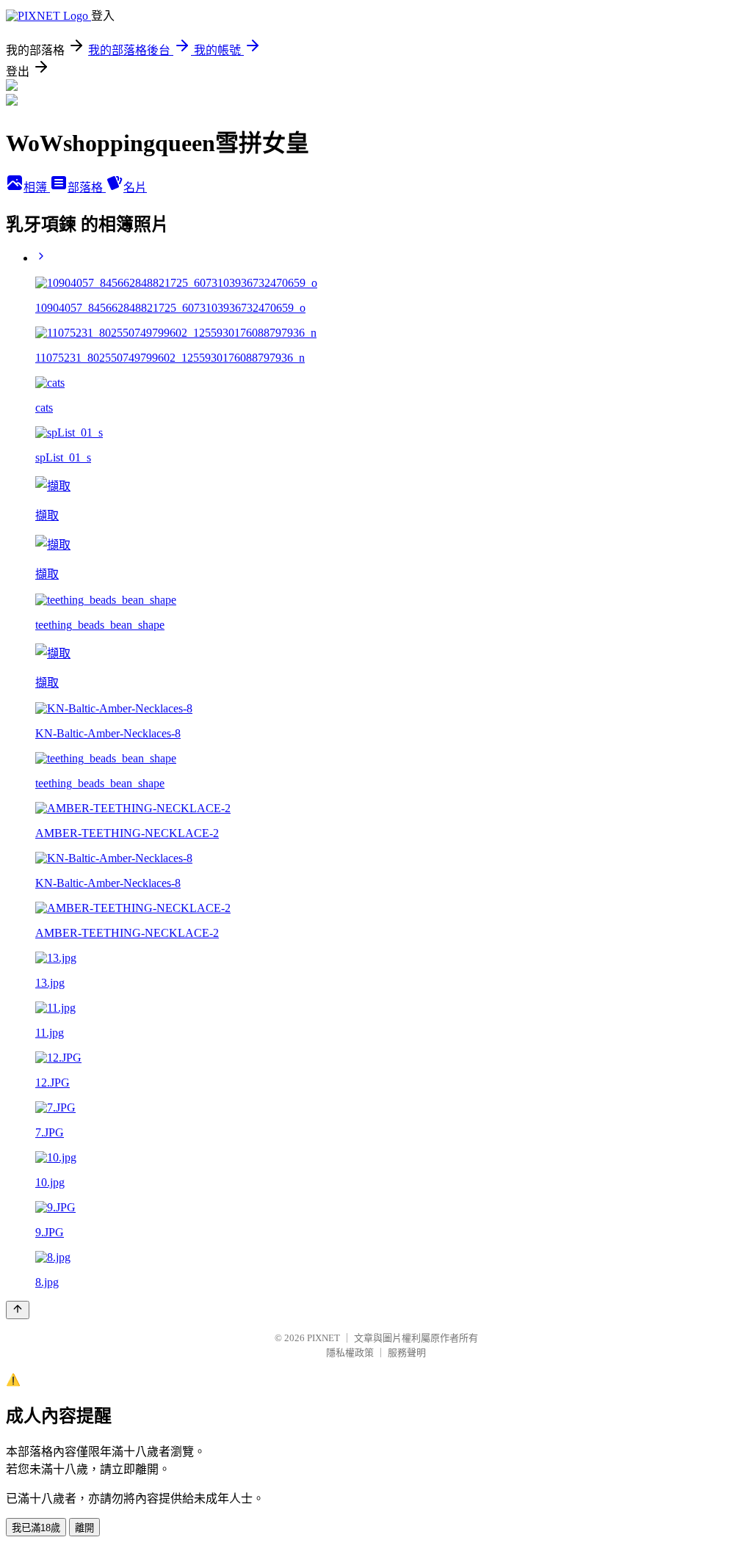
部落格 (87, 187)
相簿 (37, 187)
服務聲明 (407, 1352)
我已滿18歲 (36, 1527)
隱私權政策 (350, 1352)
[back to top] (17, 1310)
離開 (84, 1527)
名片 (135, 187)
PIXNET (323, 1337)
